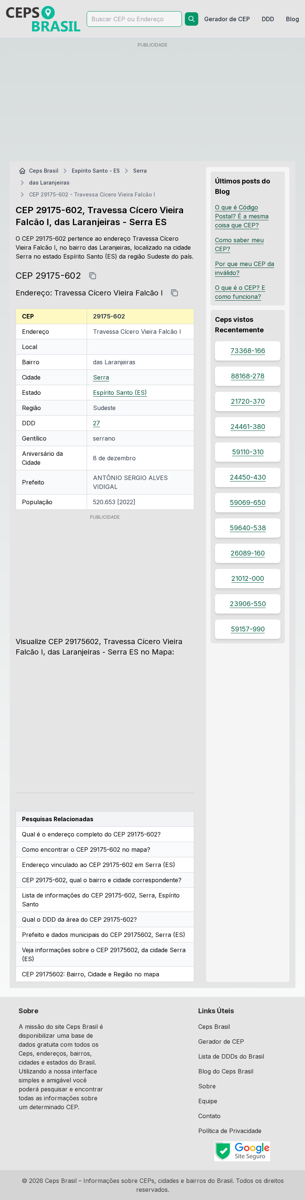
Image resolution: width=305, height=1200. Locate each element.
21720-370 (248, 401)
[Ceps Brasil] (43, 19)
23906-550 (248, 604)
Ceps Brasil (43, 170)
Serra (140, 170)
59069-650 (248, 502)
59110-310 (248, 452)
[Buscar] (191, 19)
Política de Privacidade (229, 1131)
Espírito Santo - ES (96, 170)
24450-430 (248, 477)
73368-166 (248, 351)
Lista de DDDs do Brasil (231, 1056)
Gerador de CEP (221, 1041)
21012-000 (247, 578)
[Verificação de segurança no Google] (242, 1151)
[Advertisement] (152, 103)
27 (96, 423)
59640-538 (248, 528)
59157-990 (248, 629)
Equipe (207, 1101)
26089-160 (248, 553)
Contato (209, 1116)
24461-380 (248, 427)
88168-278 (247, 376)
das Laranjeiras (49, 182)
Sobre (207, 1086)
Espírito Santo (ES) (120, 392)
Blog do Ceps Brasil (225, 1071)
